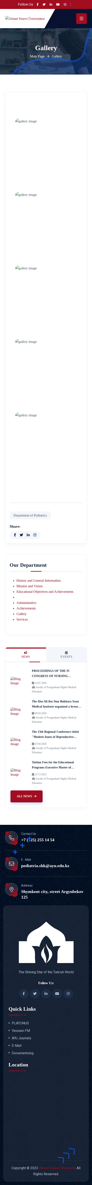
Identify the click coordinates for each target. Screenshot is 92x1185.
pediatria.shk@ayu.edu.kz (45, 865)
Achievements (26, 608)
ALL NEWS (24, 796)
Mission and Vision (29, 586)
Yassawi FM (21, 1031)
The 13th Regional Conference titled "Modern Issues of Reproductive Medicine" (55, 737)
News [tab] (25, 656)
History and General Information (38, 580)
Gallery (21, 614)
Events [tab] (66, 656)
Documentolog (23, 1053)
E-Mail (16, 1046)
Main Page (37, 56)
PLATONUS (20, 1023)
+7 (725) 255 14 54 (37, 839)
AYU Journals (21, 1038)
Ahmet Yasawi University (57, 1168)
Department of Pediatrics (30, 515)
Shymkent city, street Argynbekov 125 (52, 894)
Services (22, 619)
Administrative (26, 603)
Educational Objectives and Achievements (44, 591)
